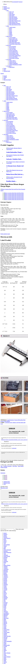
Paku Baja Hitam (13, 17)
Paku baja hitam (7, 79)
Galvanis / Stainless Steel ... (14, 159)
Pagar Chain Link (13, 38)
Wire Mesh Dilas (13, 41)
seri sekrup (8, 59)
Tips (2, 466)
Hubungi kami (6, 71)
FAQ (4, 69)
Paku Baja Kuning (13, 18)
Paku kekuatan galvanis (14, 23)
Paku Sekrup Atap (13, 22)
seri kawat (8, 45)
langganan (3, 472)
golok (7, 26)
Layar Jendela (12, 37)
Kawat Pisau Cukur (13, 53)
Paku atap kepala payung (15, 24)
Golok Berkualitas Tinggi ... (14, 152)
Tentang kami (6, 8)
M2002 (10, 35)
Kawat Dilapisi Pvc (13, 51)
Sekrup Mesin (12, 60)
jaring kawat (9, 36)
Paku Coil (11, 11)
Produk (5, 9)
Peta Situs (14, 466)
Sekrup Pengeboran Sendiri (15, 64)
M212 (10, 31)
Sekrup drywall (12, 62)
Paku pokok (12, 14)
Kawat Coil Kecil (13, 50)
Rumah (5, 6)
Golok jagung (12, 27)
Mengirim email (4, 488)
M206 (10, 33)
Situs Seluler (21, 466)
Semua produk (4, 467)
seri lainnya (8, 65)
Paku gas (11, 13)
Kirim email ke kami (5, 233)
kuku (7, 10)
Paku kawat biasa (13, 19)
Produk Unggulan (7, 466)
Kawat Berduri (12, 46)
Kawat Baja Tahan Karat (14, 44)
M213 (10, 29)
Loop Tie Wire (12, 49)
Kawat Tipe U (12, 47)
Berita (4, 68)
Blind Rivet (11, 67)
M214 (10, 28)
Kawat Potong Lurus (14, 54)
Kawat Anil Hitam (13, 56)
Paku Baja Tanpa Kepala (14, 20)
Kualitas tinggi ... (11, 181)
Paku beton (11, 15)
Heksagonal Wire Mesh (14, 42)
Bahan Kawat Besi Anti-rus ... (15, 174)
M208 (10, 32)
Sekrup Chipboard (13, 63)
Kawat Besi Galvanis (14, 58)
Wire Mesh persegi (13, 40)
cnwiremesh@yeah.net (17, 1)
